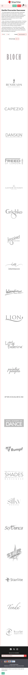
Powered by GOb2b (20, 665)
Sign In (19, 5)
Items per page (12, 38)
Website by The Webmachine (10, 665)
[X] (14, 649)
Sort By (15, 34)
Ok (3, 673)
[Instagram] (17, 649)
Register (14, 5)
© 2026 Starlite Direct (14, 664)
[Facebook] (11, 649)
